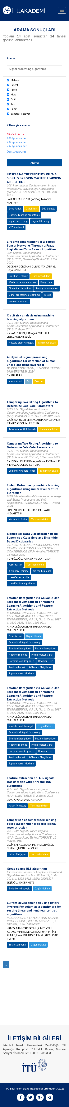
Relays (47, 294)
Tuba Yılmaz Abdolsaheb (22, 429)
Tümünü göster (15, 134)
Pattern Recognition (45, 648)
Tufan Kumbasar (17, 944)
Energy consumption (47, 288)
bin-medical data (42, 571)
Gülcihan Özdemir (18, 276)
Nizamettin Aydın (18, 519)
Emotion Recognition (20, 648)
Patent (14, 85)
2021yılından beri (17, 146)
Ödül (13, 99)
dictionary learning (19, 571)
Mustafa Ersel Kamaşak (21, 342)
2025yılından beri (17, 142)
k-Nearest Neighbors (40, 667)
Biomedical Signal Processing (24, 642)
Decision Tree (45, 661)
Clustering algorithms (20, 288)
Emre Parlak (15, 208)
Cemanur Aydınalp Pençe (22, 470)
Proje (14, 89)
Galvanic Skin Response (21, 661)
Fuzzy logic (46, 282)
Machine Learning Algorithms (24, 215)
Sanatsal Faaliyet (20, 113)
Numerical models (19, 301)
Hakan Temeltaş (17, 805)
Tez (13, 104)
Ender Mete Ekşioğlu (19, 888)
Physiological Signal (42, 654)
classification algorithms (22, 583)
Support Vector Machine (21, 673)
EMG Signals (48, 208)
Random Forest (17, 667)
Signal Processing (18, 221)
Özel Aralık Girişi (16, 151)
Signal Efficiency (40, 221)
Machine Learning (18, 654)
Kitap (13, 94)
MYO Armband (16, 227)
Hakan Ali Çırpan (17, 854)
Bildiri (14, 109)
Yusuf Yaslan (15, 564)
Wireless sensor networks (22, 282)
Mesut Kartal (15, 381)
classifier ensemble (19, 577)
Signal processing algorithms (24, 294)
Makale (15, 80)
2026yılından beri (17, 138)
